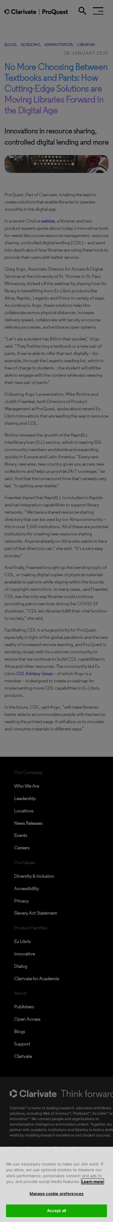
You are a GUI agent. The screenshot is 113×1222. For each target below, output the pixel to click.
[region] (56, 1184)
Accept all (56, 1210)
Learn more (92, 1181)
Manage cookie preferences (56, 1193)
